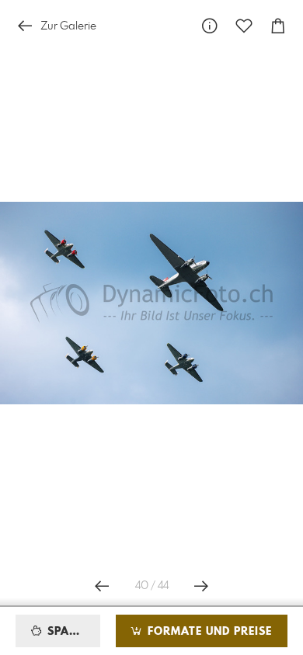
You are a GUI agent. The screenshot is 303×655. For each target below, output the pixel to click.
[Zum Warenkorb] (278, 26)
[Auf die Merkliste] (244, 26)
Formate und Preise (208, 631)
